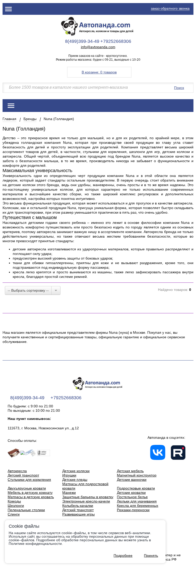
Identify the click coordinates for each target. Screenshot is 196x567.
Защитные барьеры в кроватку (87, 497)
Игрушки (69, 475)
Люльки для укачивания (137, 501)
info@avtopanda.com (98, 47)
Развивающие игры (78, 514)
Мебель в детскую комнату (30, 493)
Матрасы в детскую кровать (31, 497)
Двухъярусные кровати (27, 488)
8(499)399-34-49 (82, 41)
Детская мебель (130, 471)
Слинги (14, 514)
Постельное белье (132, 497)
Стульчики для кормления (29, 480)
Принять (151, 555)
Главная (9, 119)
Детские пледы (74, 480)
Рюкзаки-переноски (133, 510)
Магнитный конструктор (136, 475)
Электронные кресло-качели (86, 501)
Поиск (179, 88)
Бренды (29, 119)
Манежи (69, 493)
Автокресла (17, 471)
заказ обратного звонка (170, 8)
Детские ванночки (131, 480)
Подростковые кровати (136, 488)
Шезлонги (16, 506)
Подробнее (123, 555)
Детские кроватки (131, 493)
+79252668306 (115, 41)
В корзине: (99, 72)
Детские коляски (76, 471)
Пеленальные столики (26, 510)
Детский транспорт (23, 475)
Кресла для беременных (137, 506)
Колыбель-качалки (77, 506)
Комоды (14, 501)
